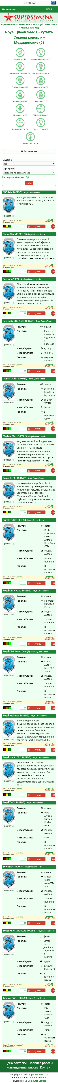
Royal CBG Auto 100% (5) (25, 651)
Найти (29, 183)
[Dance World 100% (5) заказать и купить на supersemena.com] (9, 246)
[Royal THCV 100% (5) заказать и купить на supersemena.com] (9, 814)
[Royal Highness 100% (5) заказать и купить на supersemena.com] (9, 728)
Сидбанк (7, 159)
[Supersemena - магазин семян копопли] (29, 17)
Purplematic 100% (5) (23, 520)
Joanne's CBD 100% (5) (24, 378)
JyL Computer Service (35, 1080)
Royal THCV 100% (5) (23, 802)
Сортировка (9, 168)
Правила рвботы (41, 1063)
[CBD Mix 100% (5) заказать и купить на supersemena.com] (9, 204)
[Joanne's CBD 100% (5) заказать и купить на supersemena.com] (9, 391)
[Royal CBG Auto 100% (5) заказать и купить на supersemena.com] (9, 663)
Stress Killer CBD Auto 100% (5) (28, 930)
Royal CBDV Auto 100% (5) (26, 590)
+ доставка (18, 220)
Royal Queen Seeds (47, 24)
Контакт (46, 1067)
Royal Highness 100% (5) (25, 715)
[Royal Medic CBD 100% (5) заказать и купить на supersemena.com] (9, 769)
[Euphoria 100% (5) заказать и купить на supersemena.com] (9, 291)
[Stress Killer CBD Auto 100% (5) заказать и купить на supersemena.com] (9, 943)
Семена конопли (26, 24)
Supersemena (8, 9)
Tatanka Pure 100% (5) (24, 998)
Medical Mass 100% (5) (24, 436)
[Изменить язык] (53, 3)
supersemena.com (38, 1074)
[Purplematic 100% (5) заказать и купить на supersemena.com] (9, 532)
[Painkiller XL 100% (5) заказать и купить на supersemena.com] (9, 490)
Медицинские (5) (30, 27)
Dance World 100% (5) (24, 234)
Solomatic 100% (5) (22, 866)
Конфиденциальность (22, 1067)
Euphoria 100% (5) (22, 279)
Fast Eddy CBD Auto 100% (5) (27, 321)
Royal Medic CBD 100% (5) (26, 757)
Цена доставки (16, 1063)
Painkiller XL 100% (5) (23, 478)
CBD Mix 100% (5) (21, 192)
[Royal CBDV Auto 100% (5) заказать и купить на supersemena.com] (9, 602)
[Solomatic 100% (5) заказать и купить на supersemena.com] (9, 878)
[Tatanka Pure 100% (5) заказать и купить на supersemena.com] (9, 1010)
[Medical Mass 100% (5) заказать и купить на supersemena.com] (9, 448)
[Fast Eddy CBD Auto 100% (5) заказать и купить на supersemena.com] (9, 333)
